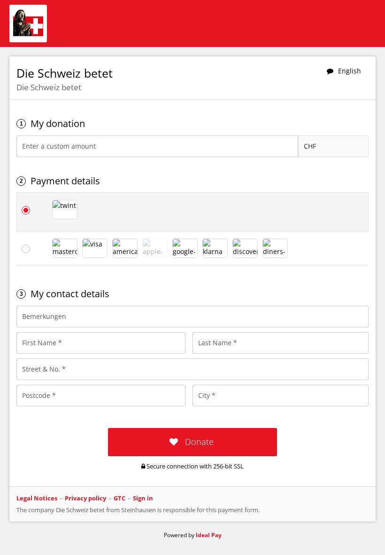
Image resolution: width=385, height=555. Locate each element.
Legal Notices (36, 498)
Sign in (143, 498)
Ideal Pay (209, 535)
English (349, 70)
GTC (119, 498)
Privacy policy (85, 498)
